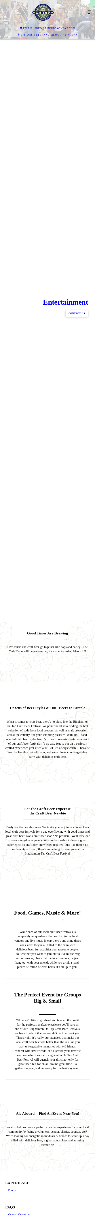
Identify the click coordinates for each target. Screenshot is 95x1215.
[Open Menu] (89, 12)
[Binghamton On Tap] (43, 12)
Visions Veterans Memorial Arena (49, 35)
